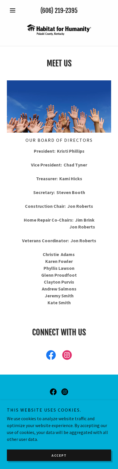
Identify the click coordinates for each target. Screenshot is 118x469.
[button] (15, 10)
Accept (59, 455)
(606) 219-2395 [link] (59, 10)
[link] (59, 29)
